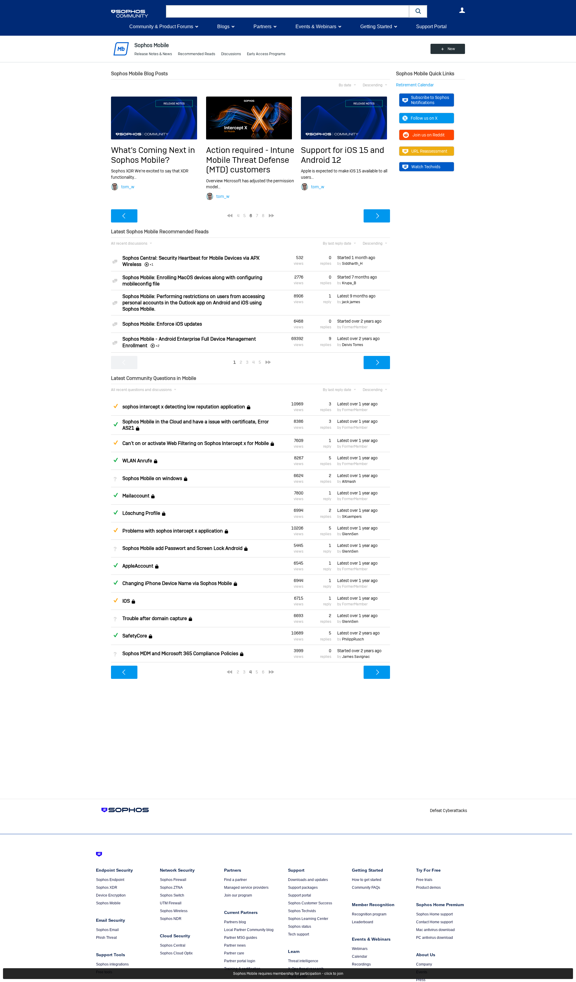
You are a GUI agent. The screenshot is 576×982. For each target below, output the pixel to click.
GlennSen (350, 534)
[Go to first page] (230, 216)
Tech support (298, 934)
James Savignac (356, 656)
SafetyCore (134, 636)
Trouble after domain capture (154, 618)
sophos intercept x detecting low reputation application (183, 407)
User (462, 10)
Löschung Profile (141, 513)
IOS (126, 601)
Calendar (359, 956)
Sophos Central (172, 945)
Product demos (428, 887)
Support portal (299, 895)
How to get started (366, 880)
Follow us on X (424, 118)
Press (420, 980)
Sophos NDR (171, 919)
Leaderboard (362, 922)
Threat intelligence (303, 961)
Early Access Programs (266, 54)
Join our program (238, 895)
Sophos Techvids (302, 911)
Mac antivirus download (435, 930)
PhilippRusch (353, 639)
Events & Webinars (316, 26)
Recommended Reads (196, 54)
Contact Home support (434, 922)
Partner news (235, 945)
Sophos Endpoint (110, 880)
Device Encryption (111, 895)
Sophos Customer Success (310, 903)
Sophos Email (107, 930)
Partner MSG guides (240, 938)
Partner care (234, 953)
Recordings (361, 964)
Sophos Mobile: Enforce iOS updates (162, 324)
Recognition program (369, 914)
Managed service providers (246, 887)
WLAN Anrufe (137, 461)
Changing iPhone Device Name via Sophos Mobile (177, 583)
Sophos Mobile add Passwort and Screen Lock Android (182, 548)
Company (424, 964)
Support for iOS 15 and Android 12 (342, 155)
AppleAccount (137, 566)
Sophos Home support (434, 914)
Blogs (223, 26)
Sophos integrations (112, 964)
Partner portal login (239, 961)
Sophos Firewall (173, 880)
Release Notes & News (153, 54)
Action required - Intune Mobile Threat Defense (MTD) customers (250, 160)
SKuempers (352, 516)
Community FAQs (366, 887)
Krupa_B (349, 283)
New (451, 48)
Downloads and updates (308, 880)
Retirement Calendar (415, 85)
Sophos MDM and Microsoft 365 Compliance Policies (180, 653)
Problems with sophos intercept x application (172, 531)
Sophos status (299, 926)
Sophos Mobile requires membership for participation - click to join (288, 973)
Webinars (360, 949)
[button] (418, 11)
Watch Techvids (425, 166)
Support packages (303, 887)
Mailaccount (135, 496)
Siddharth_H (352, 263)
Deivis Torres (352, 344)
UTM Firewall (171, 903)
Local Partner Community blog (249, 930)
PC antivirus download (434, 938)
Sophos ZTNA (171, 887)
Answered (115, 424)
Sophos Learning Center (308, 919)
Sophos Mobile (108, 903)
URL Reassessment (429, 151)
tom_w (127, 187)
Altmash (349, 481)
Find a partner (235, 880)
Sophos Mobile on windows (152, 478)
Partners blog (235, 922)
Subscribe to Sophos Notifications (430, 100)
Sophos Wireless (174, 911)
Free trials (424, 880)
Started (356, 257)
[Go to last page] (271, 216)
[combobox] (287, 11)
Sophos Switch (172, 895)
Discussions (231, 54)
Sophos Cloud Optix (176, 953)
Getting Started (376, 26)
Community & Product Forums (161, 26)
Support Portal (431, 26)
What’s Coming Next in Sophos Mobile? (153, 155)
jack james (351, 302)
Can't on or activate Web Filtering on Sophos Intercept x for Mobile (195, 443)
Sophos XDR (106, 887)
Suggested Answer (115, 405)
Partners (263, 26)
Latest (356, 296)
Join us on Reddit (428, 135)
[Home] (137, 14)
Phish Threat (106, 938)
